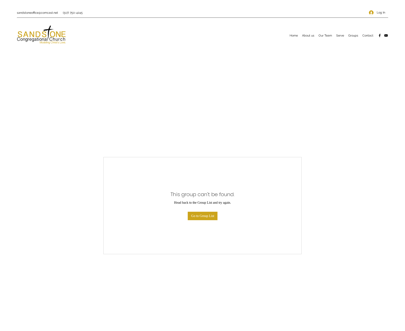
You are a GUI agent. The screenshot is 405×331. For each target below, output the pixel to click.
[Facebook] (380, 35)
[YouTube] (386, 35)
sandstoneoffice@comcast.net (37, 12)
